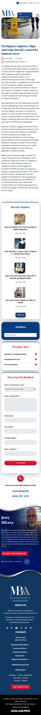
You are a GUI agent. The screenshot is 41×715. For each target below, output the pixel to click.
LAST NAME (9, 427)
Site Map (9, 704)
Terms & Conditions (20, 707)
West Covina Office (19, 659)
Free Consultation (20, 687)
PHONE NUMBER (10, 438)
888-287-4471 (34, 3)
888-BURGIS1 (23, 3)
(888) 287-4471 (20, 496)
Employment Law (12, 359)
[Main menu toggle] (37, 15)
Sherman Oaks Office (19, 645)
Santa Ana (19, 656)
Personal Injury (11, 364)
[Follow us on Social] (9, 628)
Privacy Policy (29, 704)
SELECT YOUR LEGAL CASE (14, 385)
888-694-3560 (20, 640)
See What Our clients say (14, 553)
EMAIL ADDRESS (10, 449)
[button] (24, 15)
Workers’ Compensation (15, 354)
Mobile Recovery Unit (20, 665)
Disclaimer (17, 704)
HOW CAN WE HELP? (12, 396)
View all (20, 315)
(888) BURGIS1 (20, 491)
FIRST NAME (9, 416)
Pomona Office (19, 648)
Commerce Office (19, 652)
